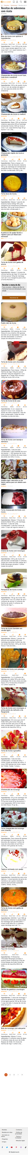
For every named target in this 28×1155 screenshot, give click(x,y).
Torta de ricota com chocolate (12, 362)
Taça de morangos (8, 949)
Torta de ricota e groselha (11, 751)
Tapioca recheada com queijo (12, 869)
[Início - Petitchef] (2, 5)
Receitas (4, 1129)
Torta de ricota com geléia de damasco (12, 909)
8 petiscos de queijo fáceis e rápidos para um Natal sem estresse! (11, 234)
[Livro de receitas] (13, 2)
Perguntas (5, 1139)
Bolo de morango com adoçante (13, 1028)
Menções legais (20, 1140)
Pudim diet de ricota (8, 323)
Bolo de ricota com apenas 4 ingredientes (12, 37)
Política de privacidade (18, 1133)
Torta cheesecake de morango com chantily (12, 829)
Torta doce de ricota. (9, 194)
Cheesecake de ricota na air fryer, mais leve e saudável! (13, 76)
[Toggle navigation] (25, 2)
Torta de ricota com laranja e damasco (12, 440)
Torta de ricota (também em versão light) (11, 629)
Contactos (19, 1129)
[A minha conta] (17, 2)
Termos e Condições (18, 1137)
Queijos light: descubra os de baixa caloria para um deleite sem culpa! (13, 482)
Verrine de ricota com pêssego (12, 669)
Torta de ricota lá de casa (10, 401)
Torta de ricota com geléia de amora (12, 263)
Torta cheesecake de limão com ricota (13, 511)
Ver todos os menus (5, 1135)
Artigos (4, 1142)
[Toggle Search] (21, 2)
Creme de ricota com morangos (13, 551)
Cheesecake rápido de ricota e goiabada (12, 154)
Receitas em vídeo (7, 1132)
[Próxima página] (18, 1074)
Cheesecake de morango (10, 790)
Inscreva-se (14, 298)
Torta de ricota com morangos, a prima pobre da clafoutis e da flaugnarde (13, 710)
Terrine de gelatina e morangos (12, 989)
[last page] (22, 1074)
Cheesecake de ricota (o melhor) (13, 114)
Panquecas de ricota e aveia (11, 590)
